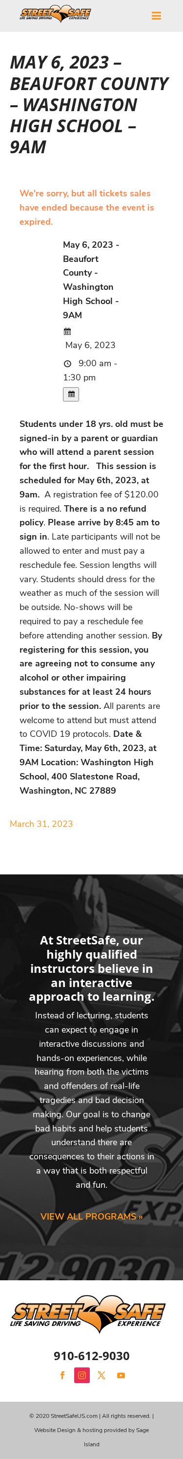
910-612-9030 (92, 1355)
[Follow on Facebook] (62, 1375)
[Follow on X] (101, 1375)
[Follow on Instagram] (82, 1375)
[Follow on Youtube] (121, 1375)
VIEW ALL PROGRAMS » (92, 1217)
